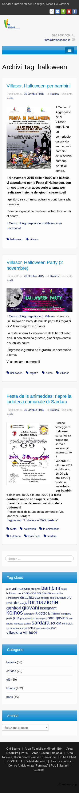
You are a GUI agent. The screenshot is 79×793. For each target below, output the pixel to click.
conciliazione (12, 598)
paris (9, 618)
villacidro (14, 632)
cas (19, 593)
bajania (11, 662)
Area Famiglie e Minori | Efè (43, 748)
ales (8, 588)
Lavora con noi (61, 761)
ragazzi (34, 373)
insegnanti (48, 608)
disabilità (27, 597)
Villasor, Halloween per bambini (39, 85)
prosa (36, 618)
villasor (34, 239)
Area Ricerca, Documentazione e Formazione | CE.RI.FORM (39, 755)
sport (53, 628)
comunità (57, 593)
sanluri (27, 623)
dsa (37, 597)
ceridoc (11, 671)
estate (12, 602)
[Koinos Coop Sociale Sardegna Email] (57, 11)
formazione (43, 601)
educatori (60, 597)
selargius (67, 623)
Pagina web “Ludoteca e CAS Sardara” (32, 520)
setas (49, 373)
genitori (13, 608)
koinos (14, 612)
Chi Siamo (13, 748)
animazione (21, 589)
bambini (50, 588)
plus (16, 618)
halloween (16, 239)
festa (13, 529)
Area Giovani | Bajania (47, 752)
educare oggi (47, 598)
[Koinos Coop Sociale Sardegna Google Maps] (63, 11)
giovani (30, 608)
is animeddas (51, 529)
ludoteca (15, 536)
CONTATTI (14, 761)
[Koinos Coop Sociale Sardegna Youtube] (69, 11)
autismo (35, 588)
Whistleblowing (36, 761)
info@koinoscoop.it (57, 39)
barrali (64, 589)
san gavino (58, 618)
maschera (34, 536)
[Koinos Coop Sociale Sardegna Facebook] (74, 11)
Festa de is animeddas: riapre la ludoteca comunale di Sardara (39, 399)
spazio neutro (43, 628)
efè (11, 98)
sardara (51, 536)
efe (69, 597)
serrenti (23, 628)
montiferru (66, 613)
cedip (25, 593)
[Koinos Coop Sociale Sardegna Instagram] (52, 11)
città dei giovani (40, 593)
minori (55, 613)
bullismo (11, 593)
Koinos (54, 94)
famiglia (23, 603)
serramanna (12, 628)
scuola (55, 623)
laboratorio (29, 613)
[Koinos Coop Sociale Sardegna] (39, 23)
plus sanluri (26, 618)
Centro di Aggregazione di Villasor (32, 316)
